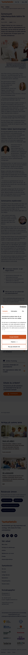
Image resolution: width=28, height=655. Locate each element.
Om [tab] (23, 311)
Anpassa (13, 341)
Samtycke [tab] (5, 311)
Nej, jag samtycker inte (14, 346)
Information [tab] (14, 311)
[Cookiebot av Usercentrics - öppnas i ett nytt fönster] (20, 307)
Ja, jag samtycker (14, 337)
